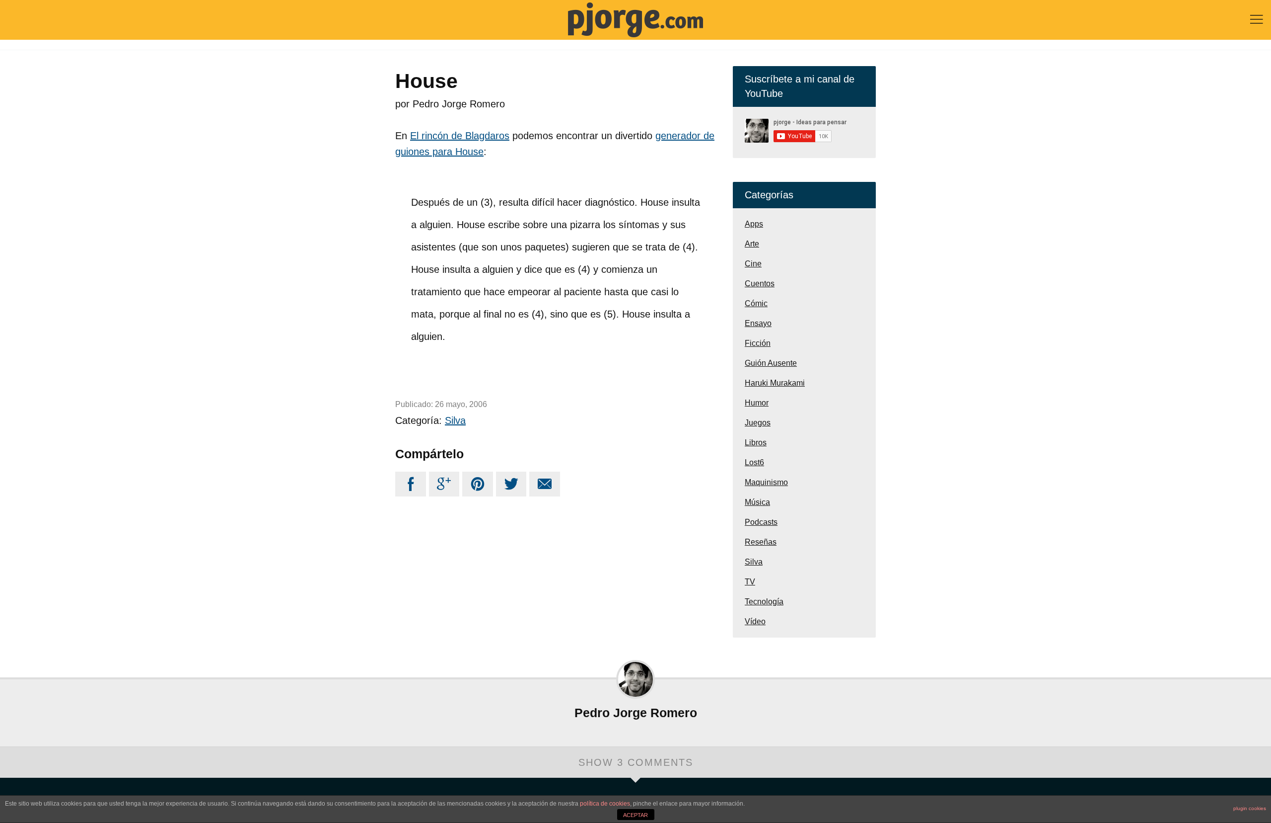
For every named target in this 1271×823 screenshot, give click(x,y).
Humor (757, 403)
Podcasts (761, 522)
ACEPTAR (635, 815)
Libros (756, 442)
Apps (754, 224)
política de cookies (605, 803)
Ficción (758, 343)
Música (757, 502)
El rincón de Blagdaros (459, 135)
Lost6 (754, 462)
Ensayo (758, 323)
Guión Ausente (771, 363)
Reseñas (761, 542)
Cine (753, 263)
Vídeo (755, 621)
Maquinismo (766, 482)
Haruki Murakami (775, 383)
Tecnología (764, 601)
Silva (455, 420)
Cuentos (760, 283)
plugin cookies (1249, 808)
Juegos (758, 422)
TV (750, 581)
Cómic (756, 303)
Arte (752, 244)
